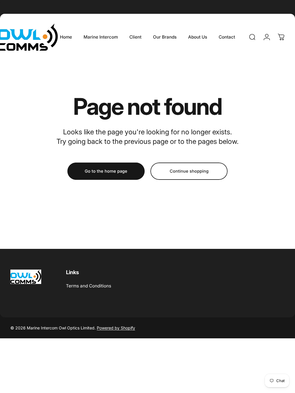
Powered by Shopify (116, 327)
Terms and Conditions (88, 286)
